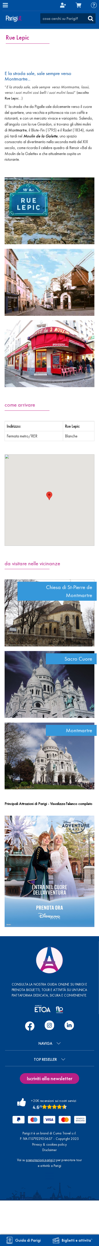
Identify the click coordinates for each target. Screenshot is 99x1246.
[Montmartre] (49, 756)
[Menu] (5, 5)
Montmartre (17, 130)
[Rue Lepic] (49, 210)
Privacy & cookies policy (49, 1144)
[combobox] (68, 18)
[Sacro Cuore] (49, 684)
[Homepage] (14, 19)
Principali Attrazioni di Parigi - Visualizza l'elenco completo (48, 803)
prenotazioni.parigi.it (40, 1160)
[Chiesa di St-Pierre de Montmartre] (49, 612)
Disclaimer (49, 1150)
